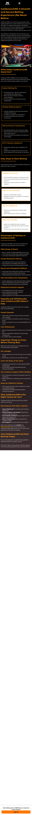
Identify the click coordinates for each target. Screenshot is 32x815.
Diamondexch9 (5, 427)
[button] (19, 3)
